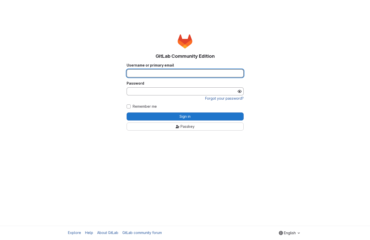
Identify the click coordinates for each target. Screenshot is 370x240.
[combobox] (289, 233)
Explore (74, 232)
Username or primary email (150, 65)
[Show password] (240, 91)
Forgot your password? (224, 98)
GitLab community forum (142, 232)
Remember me (145, 106)
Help (89, 232)
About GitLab (107, 232)
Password (135, 83)
